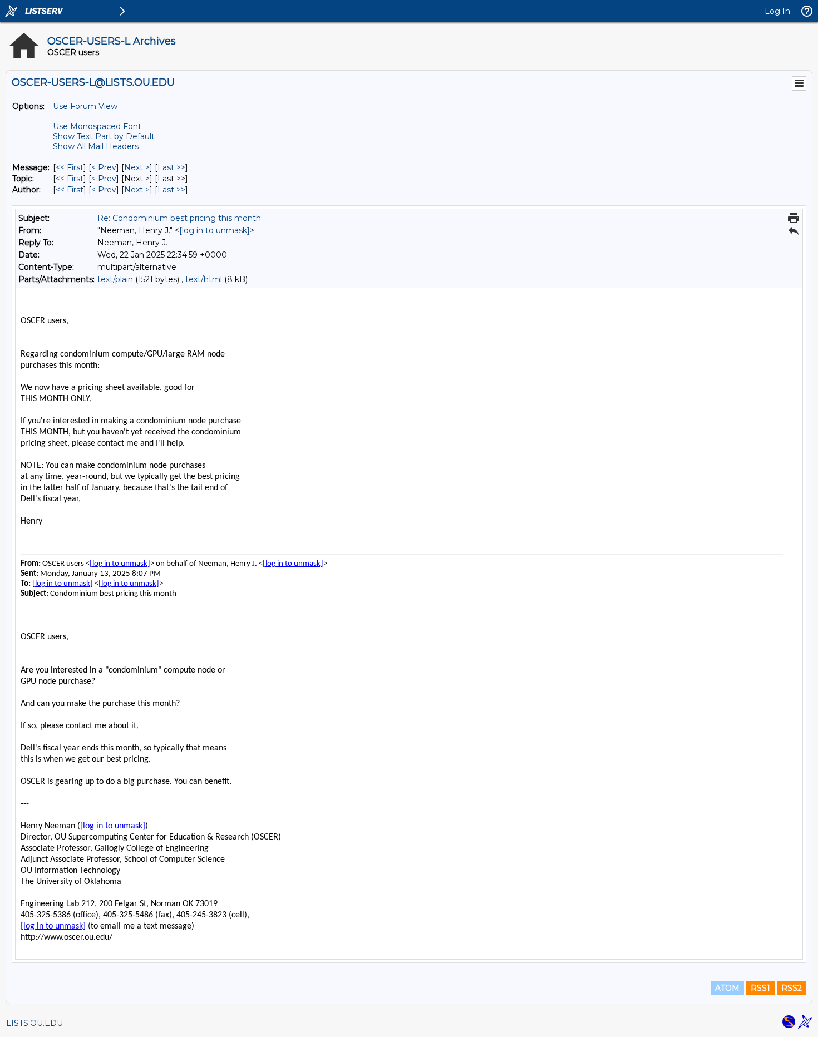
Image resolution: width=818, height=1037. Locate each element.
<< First (69, 167)
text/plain (115, 279)
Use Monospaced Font (97, 126)
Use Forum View (85, 106)
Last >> (171, 167)
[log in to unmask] (214, 230)
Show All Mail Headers (96, 146)
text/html (203, 279)
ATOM (727, 988)
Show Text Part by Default (104, 136)
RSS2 (791, 988)
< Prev (103, 167)
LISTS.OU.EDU (34, 1023)
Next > (137, 167)
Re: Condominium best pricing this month (179, 218)
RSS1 (760, 988)
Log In (777, 11)
